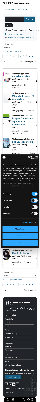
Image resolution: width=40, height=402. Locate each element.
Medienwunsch (11, 358)
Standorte (9, 337)
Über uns (9, 350)
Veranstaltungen (12, 334)
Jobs (7, 354)
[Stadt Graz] (20, 384)
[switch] (34, 200)
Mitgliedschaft (10, 315)
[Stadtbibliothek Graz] (16, 3)
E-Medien (35, 30)
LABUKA (8, 322)
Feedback (9, 343)
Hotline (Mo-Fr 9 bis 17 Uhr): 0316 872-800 (16, 309)
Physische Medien (21, 30)
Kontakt (8, 346)
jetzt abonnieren (13, 377)
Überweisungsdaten (13, 365)
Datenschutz (10, 392)
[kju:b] (7, 326)
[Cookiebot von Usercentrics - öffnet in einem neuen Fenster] (28, 157)
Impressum (19, 388)
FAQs (7, 361)
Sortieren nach (9, 44)
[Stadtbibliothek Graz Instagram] (32, 399)
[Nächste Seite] (29, 56)
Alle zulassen (20, 229)
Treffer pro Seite (30, 62)
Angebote (9, 319)
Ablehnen (20, 243)
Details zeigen (28, 222)
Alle (9, 30)
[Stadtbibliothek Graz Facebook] (28, 399)
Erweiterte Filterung (14, 34)
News (7, 330)
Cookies (8, 388)
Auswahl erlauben (20, 236)
